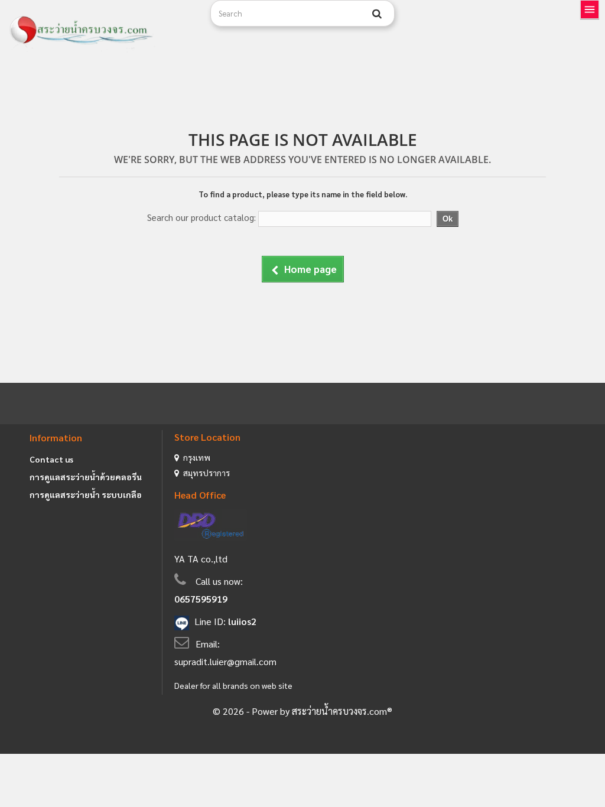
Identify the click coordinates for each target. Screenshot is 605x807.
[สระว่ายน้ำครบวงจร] (101, 31)
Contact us (51, 459)
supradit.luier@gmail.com (225, 661)
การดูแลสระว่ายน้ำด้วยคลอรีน (86, 476)
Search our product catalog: (201, 217)
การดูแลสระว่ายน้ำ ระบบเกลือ (86, 494)
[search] (377, 13)
